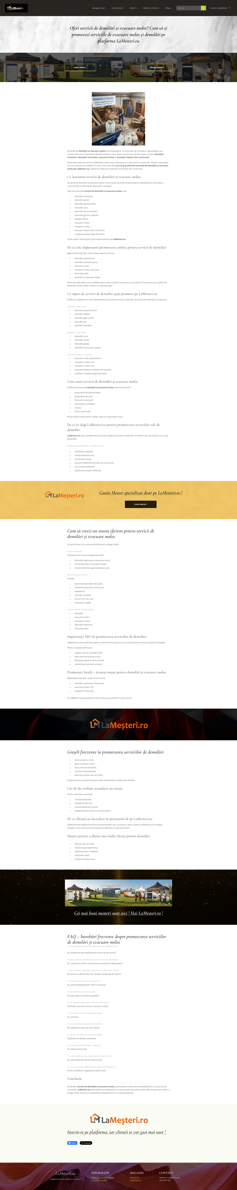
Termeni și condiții (99, 1180)
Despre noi (134, 1177)
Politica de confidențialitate (102, 1177)
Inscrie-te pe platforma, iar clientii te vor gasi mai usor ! (116, 1132)
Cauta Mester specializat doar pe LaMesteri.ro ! (140, 493)
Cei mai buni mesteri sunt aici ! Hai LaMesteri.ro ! (118, 913)
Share (73, 1143)
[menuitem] (100, 8)
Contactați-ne (135, 1180)
